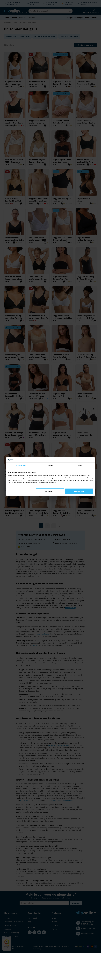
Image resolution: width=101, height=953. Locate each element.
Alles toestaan (79, 491)
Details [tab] (50, 465)
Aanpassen (49, 491)
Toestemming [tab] (21, 465)
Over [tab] (80, 465)
